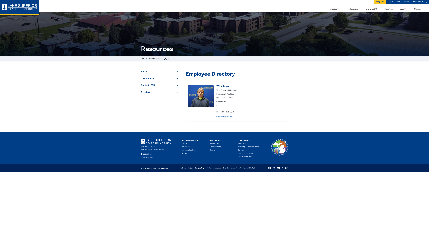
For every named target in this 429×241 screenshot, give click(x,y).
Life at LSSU (371, 9)
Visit (391, 2)
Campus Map (147, 78)
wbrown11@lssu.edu (224, 117)
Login (406, 2)
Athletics (389, 9)
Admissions (353, 9)
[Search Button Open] (426, 1)
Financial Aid (242, 143)
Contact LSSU (148, 85)
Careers (241, 150)
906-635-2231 (147, 154)
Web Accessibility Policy (247, 168)
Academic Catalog (188, 150)
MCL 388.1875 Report (245, 153)
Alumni (403, 9)
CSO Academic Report (246, 156)
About (144, 71)
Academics (335, 9)
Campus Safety (215, 147)
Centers (417, 9)
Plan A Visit (185, 147)
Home (143, 59)
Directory (145, 92)
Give (398, 2)
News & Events (215, 143)
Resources (417, 2)
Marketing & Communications (248, 147)
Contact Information (213, 168)
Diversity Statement (230, 168)
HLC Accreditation (186, 168)
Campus (184, 143)
